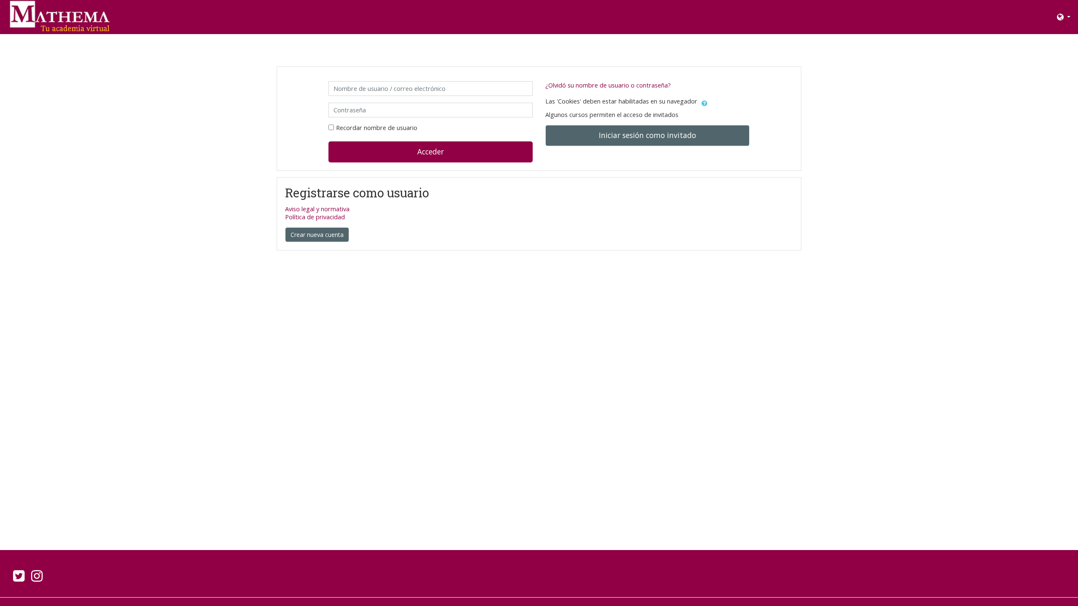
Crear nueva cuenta (317, 235)
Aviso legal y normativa (317, 209)
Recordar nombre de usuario (376, 128)
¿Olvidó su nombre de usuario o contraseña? (608, 85)
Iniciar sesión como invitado (647, 135)
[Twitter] (17, 578)
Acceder (430, 151)
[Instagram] (38, 578)
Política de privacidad (315, 217)
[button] (1064, 17)
